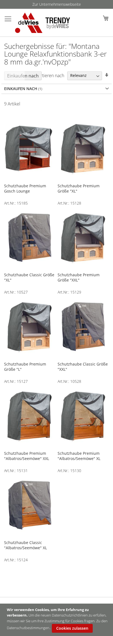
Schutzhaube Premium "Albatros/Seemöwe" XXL (26, 456)
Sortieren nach (50, 75)
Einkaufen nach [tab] (23, 76)
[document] (57, 620)
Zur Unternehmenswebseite (56, 4)
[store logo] (41, 23)
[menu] (56, 4)
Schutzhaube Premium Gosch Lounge (25, 188)
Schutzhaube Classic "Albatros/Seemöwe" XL (25, 545)
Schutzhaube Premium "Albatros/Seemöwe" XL (79, 456)
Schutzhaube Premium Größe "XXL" (79, 277)
